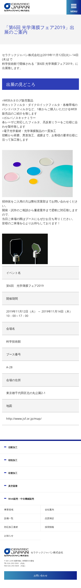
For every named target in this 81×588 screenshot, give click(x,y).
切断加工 (12, 447)
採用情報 (49, 526)
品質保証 (49, 518)
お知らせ (8, 535)
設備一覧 (8, 518)
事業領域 (8, 509)
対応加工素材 (11, 526)
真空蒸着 (12, 485)
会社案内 (49, 509)
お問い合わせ (40, 575)
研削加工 (12, 460)
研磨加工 (12, 473)
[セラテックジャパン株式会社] (16, 4)
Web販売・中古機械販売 (21, 498)
